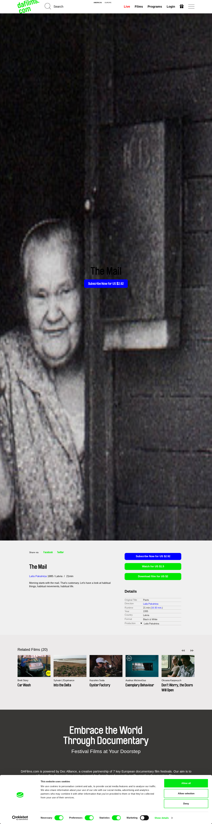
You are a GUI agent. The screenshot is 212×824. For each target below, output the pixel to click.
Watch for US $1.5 (153, 566)
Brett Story (23, 680)
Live (127, 6)
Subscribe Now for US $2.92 (106, 283)
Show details (162, 818)
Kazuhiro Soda (97, 680)
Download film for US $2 (153, 576)
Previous (183, 650)
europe (108, 2)
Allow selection (186, 793)
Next (192, 650)
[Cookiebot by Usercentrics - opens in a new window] (20, 818)
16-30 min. (156, 607)
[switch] (89, 817)
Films (139, 6)
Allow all (186, 783)
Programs (155, 6)
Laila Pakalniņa (38, 576)
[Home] (29, 6)
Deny (186, 803)
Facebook (48, 552)
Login (171, 6)
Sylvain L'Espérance (64, 680)
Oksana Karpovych (171, 680)
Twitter (60, 552)
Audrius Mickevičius (136, 680)
